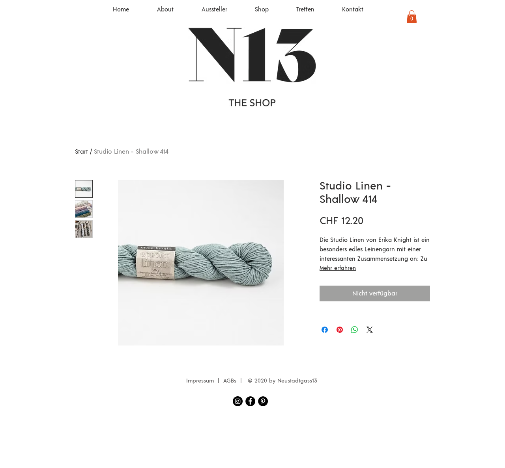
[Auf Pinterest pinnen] (339, 329)
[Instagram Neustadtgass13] (238, 401)
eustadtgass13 (299, 381)
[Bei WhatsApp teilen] (354, 329)
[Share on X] (369, 329)
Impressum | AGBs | (216, 381)
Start (81, 152)
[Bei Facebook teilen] (324, 329)
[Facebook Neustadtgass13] (250, 401)
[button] (411, 16)
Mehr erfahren (338, 268)
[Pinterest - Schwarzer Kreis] (263, 401)
